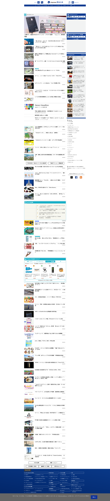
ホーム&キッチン (40, 257)
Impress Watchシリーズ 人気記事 (76, 34)
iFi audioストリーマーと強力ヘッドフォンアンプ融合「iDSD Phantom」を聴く (79, 58)
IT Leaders (27, 476)
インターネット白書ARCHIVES (30, 488)
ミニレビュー (71, 147)
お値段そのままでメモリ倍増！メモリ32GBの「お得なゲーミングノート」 (78, 77)
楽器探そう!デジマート (54, 472)
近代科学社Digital (53, 486)
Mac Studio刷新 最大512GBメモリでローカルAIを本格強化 (49, 162)
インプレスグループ (72, 493)
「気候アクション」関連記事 (56, 159)
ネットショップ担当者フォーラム (42, 472)
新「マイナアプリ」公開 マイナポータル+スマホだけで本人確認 (50, 61)
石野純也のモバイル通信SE (73, 130)
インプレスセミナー (39, 476)
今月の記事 (70, 121)
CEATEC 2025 (71, 141)
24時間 (74, 16)
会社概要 (65, 493)
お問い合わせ (37, 493)
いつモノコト (71, 125)
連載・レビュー (53, 458)
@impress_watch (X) (72, 154)
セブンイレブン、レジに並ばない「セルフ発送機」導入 (47, 83)
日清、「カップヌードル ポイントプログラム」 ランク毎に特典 (50, 239)
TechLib (62, 488)
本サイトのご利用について (28, 493)
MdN (61, 480)
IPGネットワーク (74, 481)
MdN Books (63, 482)
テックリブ (62, 486)
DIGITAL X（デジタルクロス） (41, 478)
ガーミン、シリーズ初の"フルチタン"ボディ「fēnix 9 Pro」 (49, 75)
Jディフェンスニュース (65, 472)
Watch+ (69, 151)
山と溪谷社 (51, 478)
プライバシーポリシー (59, 493)
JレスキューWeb (64, 476)
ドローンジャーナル (28, 478)
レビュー (70, 145)
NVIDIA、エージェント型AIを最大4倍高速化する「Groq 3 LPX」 (50, 358)
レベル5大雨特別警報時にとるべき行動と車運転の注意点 (48, 96)
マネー (64, 5)
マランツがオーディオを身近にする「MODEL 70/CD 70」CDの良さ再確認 (79, 86)
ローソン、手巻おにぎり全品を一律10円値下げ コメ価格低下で (50, 408)
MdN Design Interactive (65, 484)
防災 (69, 152)
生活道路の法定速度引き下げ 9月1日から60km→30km (48, 366)
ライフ (51, 5)
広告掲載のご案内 (43, 493)
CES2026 (70, 140)
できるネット (27, 486)
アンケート (70, 158)
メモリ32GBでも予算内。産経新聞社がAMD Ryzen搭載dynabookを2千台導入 (78, 81)
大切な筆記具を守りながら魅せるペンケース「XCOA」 (47, 70)
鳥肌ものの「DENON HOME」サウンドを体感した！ (78, 91)
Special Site (71, 54)
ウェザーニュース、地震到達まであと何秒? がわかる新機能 (48, 329)
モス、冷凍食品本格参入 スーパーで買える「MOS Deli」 (48, 293)
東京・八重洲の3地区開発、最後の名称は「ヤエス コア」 (48, 444)
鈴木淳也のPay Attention (73, 128)
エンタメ (58, 5)
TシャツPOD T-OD (53, 474)
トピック (70, 143)
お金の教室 (70, 136)
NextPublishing (39, 486)
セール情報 (70, 123)
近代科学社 (51, 484)
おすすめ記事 (30, 198)
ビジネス (45, 5)
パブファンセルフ (76, 478)
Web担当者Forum (28, 472)
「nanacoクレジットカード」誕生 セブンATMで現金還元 (48, 136)
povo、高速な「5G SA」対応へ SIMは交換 (45, 337)
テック (39, 5)
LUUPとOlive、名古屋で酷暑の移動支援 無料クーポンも (48, 438)
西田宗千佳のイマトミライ (73, 127)
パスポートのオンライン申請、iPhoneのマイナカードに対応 (49, 315)
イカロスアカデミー (64, 478)
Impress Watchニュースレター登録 (75, 160)
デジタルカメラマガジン (29, 484)
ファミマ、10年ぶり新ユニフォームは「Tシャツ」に (47, 143)
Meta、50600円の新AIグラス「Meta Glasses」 (46, 183)
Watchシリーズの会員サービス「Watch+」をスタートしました (49, 117)
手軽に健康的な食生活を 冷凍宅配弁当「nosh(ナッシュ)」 (49, 111)
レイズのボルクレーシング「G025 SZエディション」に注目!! (79, 67)
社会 (71, 5)
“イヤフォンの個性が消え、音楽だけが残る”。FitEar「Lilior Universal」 (78, 110)
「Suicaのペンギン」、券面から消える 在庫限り (46, 128)
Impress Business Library (40, 474)
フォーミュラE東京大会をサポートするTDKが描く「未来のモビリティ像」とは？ (79, 96)
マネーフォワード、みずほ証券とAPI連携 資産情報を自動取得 (49, 387)
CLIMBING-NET (53, 482)
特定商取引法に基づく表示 (81, 493)
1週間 (79, 16)
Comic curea (75, 472)
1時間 (69, 16)
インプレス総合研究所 (29, 474)
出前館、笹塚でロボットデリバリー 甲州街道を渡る (47, 430)
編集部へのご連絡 (51, 493)
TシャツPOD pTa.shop (77, 483)
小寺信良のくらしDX (72, 132)
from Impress (71, 156)
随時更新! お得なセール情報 (41, 115)
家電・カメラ (29, 257)
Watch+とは (70, 162)
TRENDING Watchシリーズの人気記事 (36, 159)
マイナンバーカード (72, 138)
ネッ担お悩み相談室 (28, 480)
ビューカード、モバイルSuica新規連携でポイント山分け (48, 394)
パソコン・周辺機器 (50, 257)
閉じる (94, 497)
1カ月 (83, 16)
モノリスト (70, 149)
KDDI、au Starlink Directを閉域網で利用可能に (46, 307)
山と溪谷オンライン (53, 480)
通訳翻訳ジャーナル (64, 474)
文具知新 (70, 134)
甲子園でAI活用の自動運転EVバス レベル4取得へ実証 (47, 416)
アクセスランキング (73, 14)
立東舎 (51, 476)
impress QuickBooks (76, 474)
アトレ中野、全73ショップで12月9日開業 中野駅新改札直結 (49, 351)
